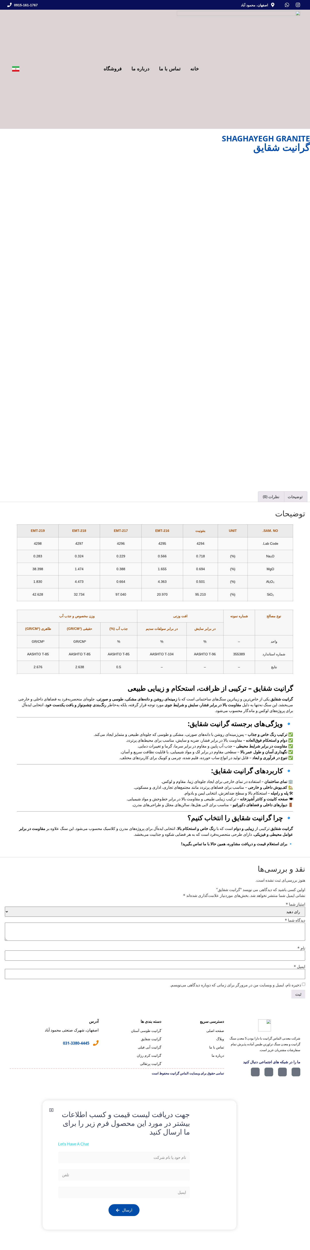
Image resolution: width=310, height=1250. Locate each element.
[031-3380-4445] (96, 1043)
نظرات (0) (271, 496)
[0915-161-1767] (9, 5)
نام (301, 948)
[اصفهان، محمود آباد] (273, 5)
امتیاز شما (295, 904)
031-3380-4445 (76, 1043)
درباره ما (140, 68)
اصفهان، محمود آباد (254, 5)
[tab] (295, 496)
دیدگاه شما (295, 920)
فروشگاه (113, 68)
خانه (194, 68)
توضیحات (295, 496)
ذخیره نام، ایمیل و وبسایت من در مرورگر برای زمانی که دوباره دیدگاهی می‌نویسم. (235, 985)
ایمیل (299, 966)
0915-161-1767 (26, 5)
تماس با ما (170, 68)
